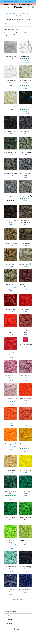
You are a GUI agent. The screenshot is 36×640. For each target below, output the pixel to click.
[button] (25, 58)
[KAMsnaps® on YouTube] (18, 629)
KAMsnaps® (20, 634)
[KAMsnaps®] (18, 7)
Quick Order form (17, 35)
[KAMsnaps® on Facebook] (14, 629)
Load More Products (18, 600)
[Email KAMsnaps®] (21, 629)
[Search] (29, 7)
